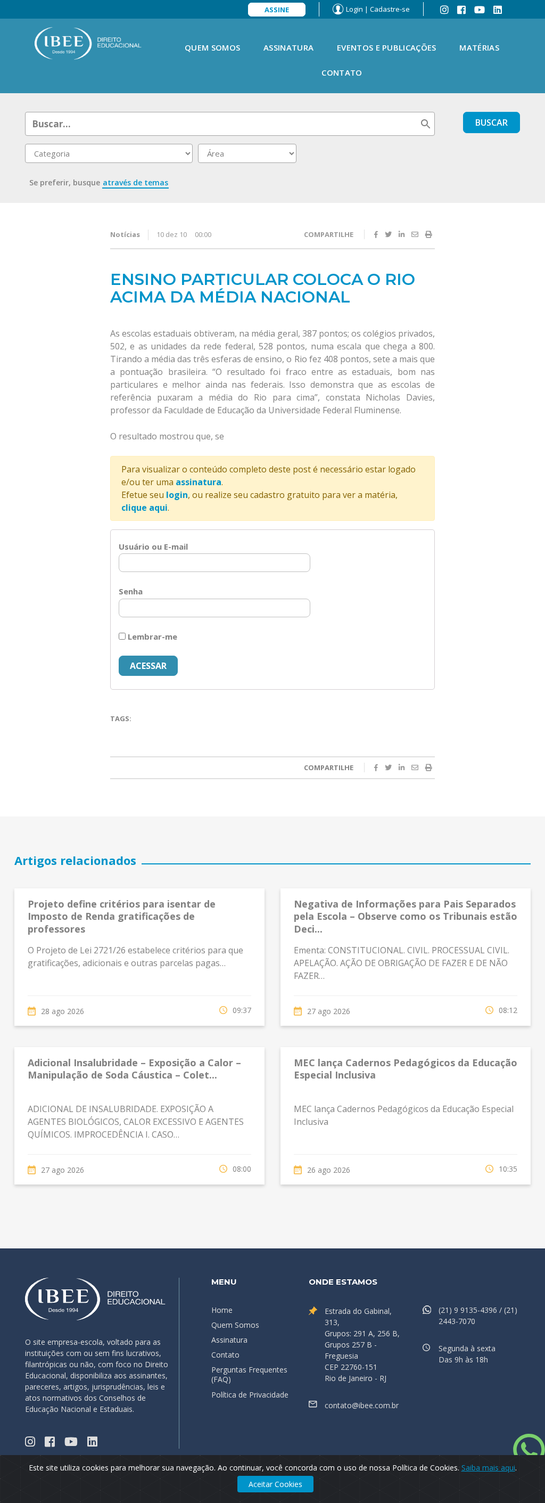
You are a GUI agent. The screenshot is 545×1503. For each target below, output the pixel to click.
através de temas (135, 182)
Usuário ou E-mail (153, 546)
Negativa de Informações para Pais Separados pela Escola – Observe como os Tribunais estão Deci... (405, 916)
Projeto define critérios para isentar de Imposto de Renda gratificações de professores (122, 916)
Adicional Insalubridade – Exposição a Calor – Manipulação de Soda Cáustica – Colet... (134, 1068)
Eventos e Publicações (386, 47)
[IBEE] (88, 42)
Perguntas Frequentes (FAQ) (249, 1374)
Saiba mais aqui (488, 1468)
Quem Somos (212, 47)
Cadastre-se (390, 9)
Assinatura (288, 47)
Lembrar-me (151, 636)
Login (354, 9)
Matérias (479, 47)
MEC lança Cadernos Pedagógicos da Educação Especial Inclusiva (405, 1068)
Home (222, 1310)
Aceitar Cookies (275, 1484)
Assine (277, 9)
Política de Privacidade (249, 1395)
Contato (341, 72)
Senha (131, 591)
